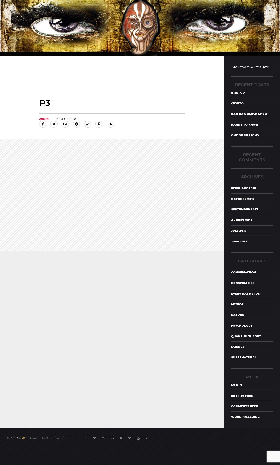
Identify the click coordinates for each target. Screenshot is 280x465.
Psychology (242, 325)
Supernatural (244, 357)
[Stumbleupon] (110, 124)
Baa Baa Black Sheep (249, 114)
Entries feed (242, 395)
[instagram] (120, 436)
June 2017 (239, 241)
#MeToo (238, 92)
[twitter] (94, 436)
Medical (238, 304)
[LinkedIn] (87, 124)
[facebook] (86, 436)
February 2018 (243, 188)
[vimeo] (129, 436)
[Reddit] (76, 124)
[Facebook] (42, 124)
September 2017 (244, 209)
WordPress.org (245, 416)
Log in (236, 385)
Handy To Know (245, 124)
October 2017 (243, 199)
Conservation (243, 272)
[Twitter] (54, 124)
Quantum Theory (246, 336)
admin (44, 118)
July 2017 (239, 230)
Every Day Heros (245, 293)
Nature (237, 315)
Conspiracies (242, 283)
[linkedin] (112, 436)
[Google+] (65, 124)
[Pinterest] (98, 124)
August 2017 (242, 220)
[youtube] (138, 436)
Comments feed (244, 406)
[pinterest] (147, 436)
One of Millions (245, 135)
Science (237, 346)
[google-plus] (103, 436)
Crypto (237, 103)
